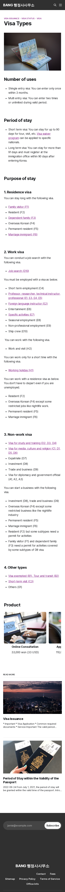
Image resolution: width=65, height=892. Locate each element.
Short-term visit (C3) (20, 581)
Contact (41, 873)
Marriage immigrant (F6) (23, 234)
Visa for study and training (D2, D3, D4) (32, 443)
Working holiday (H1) (21, 370)
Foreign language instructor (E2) (28, 303)
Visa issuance (11, 18)
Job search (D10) (18, 271)
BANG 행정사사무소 (18, 5)
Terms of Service (50, 878)
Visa (39, 18)
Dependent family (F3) (22, 217)
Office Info (32, 883)
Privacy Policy (27, 878)
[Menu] (60, 5)
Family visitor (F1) (18, 206)
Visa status (28, 18)
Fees (52, 873)
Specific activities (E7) (21, 314)
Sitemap (10, 878)
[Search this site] (55, 5)
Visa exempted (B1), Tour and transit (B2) (33, 575)
